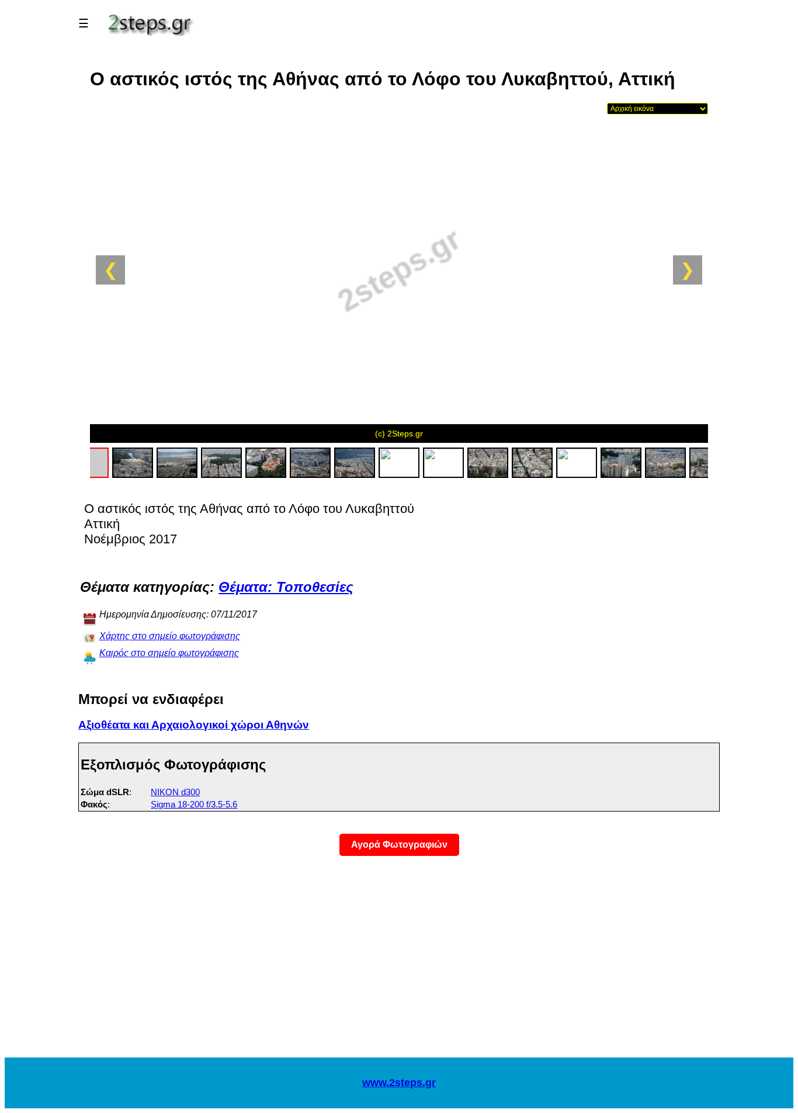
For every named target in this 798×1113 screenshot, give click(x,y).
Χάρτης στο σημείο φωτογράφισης (169, 636)
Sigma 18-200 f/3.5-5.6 (194, 804)
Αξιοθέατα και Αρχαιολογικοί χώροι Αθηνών (193, 725)
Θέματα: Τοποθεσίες (285, 587)
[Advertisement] (399, 964)
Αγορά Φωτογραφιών (399, 845)
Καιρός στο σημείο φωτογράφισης (169, 653)
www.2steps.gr (399, 1082)
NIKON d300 (175, 792)
